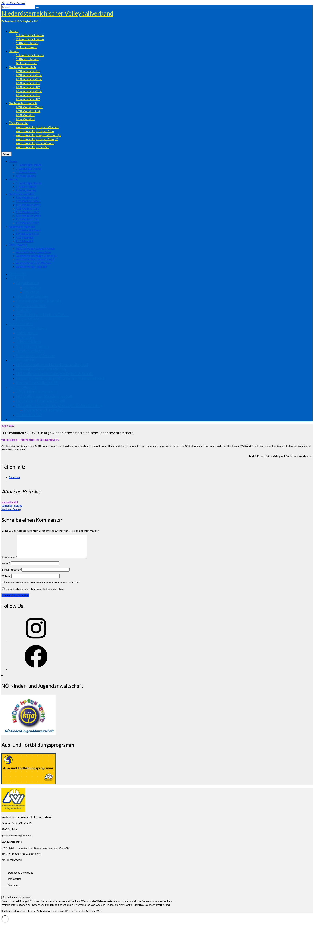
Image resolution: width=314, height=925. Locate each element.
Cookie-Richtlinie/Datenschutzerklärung (147, 904)
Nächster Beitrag (11, 509)
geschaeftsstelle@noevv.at (16, 835)
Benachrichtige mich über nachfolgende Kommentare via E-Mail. (43, 582)
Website (6, 576)
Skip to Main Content (13, 3)
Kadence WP (93, 911)
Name (5, 563)
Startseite (10, 885)
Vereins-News (47, 439)
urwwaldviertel (9, 502)
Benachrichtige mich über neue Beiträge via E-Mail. (35, 588)
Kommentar (9, 557)
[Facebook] (36, 669)
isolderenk (12, 439)
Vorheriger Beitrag (11, 505)
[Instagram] (36, 640)
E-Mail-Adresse (11, 569)
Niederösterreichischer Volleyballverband (57, 13)
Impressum (11, 878)
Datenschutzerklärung (17, 872)
